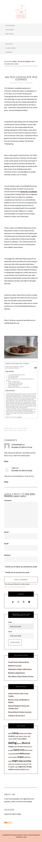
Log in (24, 837)
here (19, 814)
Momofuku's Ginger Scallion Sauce (20, 669)
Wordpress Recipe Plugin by (13, 417)
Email (6, 543)
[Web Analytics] (8, 823)
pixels (22, 753)
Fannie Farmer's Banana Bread (18, 662)
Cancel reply (19, 496)
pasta (14, 753)
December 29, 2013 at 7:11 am (22, 447)
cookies (20, 430)
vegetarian (22, 766)
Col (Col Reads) (17, 444)
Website (7, 555)
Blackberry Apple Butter (16, 673)
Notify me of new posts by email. (18, 572)
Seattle (10, 761)
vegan (16, 766)
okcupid (30, 750)
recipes (20, 757)
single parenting (24, 761)
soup (13, 764)
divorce (26, 742)
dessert (19, 743)
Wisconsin (26, 769)
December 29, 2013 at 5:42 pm (22, 470)
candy (16, 736)
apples (10, 733)
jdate (21, 746)
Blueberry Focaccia (14, 666)
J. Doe (14, 468)
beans (26, 733)
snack (9, 764)
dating (12, 742)
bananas (21, 733)
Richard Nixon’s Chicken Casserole (19, 712)
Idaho (15, 746)
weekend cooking (19, 769)
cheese (20, 736)
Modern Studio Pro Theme (20, 835)
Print (35, 367)
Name (6, 532)
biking (29, 733)
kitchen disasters (28, 746)
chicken (25, 736)
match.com (18, 749)
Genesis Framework (34, 835)
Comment (7, 500)
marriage (10, 750)
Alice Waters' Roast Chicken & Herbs (20, 676)
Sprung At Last (21, 11)
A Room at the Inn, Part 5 (16, 715)
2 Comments (28, 82)
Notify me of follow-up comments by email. (21, 567)
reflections (27, 757)
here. (30, 801)
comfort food (17, 739)
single (15, 760)
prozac (27, 753)
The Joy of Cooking (21, 428)
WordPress (19, 837)
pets (17, 753)
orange (10, 753)
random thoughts (12, 757)
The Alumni (18, 764)
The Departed (25, 764)
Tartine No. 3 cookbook (28, 191)
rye (25, 430)
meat (26, 750)
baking (15, 733)
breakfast (11, 736)
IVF (18, 746)
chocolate (13, 430)
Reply (6, 461)
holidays (11, 746)
